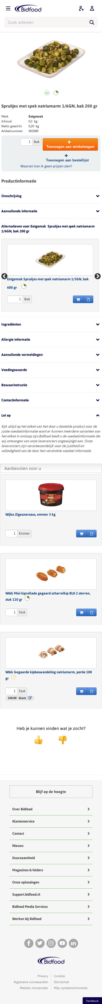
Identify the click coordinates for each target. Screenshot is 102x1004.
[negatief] (59, 739)
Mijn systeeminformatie (70, 988)
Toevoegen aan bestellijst (67, 160)
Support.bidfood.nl (26, 894)
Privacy (43, 976)
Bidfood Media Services (30, 907)
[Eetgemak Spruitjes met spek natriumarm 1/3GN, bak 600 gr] (50, 259)
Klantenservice (23, 821)
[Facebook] (28, 943)
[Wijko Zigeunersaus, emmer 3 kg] (51, 494)
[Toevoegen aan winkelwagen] (78, 299)
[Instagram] (51, 943)
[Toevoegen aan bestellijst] (88, 299)
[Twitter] (40, 943)
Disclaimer (61, 982)
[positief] (38, 739)
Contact (18, 833)
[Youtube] (62, 943)
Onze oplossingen (25, 882)
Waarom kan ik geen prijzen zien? (46, 166)
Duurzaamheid (23, 858)
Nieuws (17, 846)
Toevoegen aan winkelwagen (70, 147)
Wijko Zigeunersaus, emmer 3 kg (30, 514)
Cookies (59, 976)
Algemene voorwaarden (31, 982)
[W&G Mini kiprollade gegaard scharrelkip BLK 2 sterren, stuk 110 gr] (51, 573)
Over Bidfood (22, 809)
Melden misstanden (34, 988)
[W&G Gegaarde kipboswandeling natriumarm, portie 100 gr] (51, 652)
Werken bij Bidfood (26, 919)
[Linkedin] (73, 943)
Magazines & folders (27, 870)
